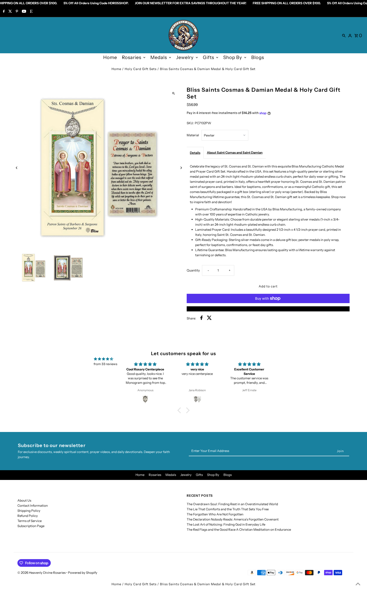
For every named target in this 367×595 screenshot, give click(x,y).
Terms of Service (29, 521)
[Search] (344, 35)
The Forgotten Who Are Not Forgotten (215, 514)
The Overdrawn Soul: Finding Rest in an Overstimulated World (232, 504)
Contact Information (32, 506)
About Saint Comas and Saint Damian (235, 153)
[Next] (181, 168)
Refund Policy (27, 516)
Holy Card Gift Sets (141, 69)
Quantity (193, 270)
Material (193, 135)
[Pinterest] (16, 11)
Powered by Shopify (82, 573)
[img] (103, 359)
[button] (180, 410)
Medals (158, 57)
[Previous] (17, 168)
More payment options (268, 309)
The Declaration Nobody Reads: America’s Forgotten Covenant (233, 519)
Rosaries (131, 57)
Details (195, 153)
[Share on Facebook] (201, 318)
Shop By (232, 57)
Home (110, 57)
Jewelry (185, 57)
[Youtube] (23, 11)
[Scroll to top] (358, 584)
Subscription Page (30, 526)
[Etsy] (30, 11)
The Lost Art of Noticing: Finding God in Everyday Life (226, 524)
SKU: (190, 123)
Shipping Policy (28, 511)
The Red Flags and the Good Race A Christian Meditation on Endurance (239, 529)
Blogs (257, 57)
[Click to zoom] (173, 93)
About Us (24, 500)
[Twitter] (9, 11)
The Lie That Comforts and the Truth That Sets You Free (228, 509)
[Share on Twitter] (209, 318)
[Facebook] (3, 11)
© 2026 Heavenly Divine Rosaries (41, 573)
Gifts (208, 57)
